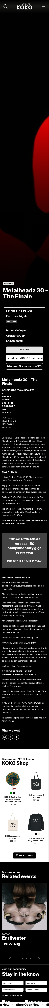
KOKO (8, 1001)
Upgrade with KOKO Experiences (24, 358)
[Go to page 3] (26, 958)
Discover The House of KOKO (24, 366)
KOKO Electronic (35, 1001)
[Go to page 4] (30, 958)
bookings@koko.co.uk (12, 586)
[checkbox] (3, 1001)
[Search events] (5, 6)
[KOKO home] (24, 6)
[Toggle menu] (43, 6)
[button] (11, 793)
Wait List (24, 350)
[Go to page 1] (18, 958)
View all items (24, 855)
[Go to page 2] (22, 958)
